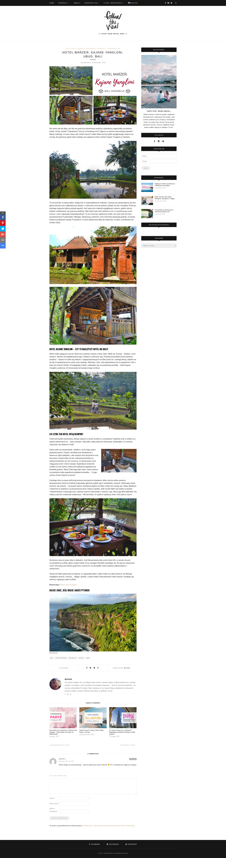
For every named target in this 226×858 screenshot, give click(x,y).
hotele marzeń (61, 658)
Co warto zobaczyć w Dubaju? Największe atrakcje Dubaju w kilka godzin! (122, 732)
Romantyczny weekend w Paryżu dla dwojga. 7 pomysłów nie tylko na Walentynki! (63, 732)
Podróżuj (63, 3)
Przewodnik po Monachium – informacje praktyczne (164, 211)
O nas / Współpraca (113, 3)
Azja (68, 48)
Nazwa (52, 798)
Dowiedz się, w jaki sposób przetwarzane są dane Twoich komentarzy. (109, 826)
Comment (64, 668)
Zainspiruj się (91, 3)
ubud (88, 658)
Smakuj (77, 3)
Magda (127, 668)
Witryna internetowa (53, 810)
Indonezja (91, 48)
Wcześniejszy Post (60, 745)
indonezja (72, 658)
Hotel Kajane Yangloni (68, 585)
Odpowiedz (133, 759)
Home (51, 3)
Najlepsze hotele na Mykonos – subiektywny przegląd (165, 184)
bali (51, 658)
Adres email (54, 803)
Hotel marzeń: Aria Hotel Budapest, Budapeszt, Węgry (165, 197)
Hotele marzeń (78, 48)
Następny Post (128, 745)
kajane (81, 658)
